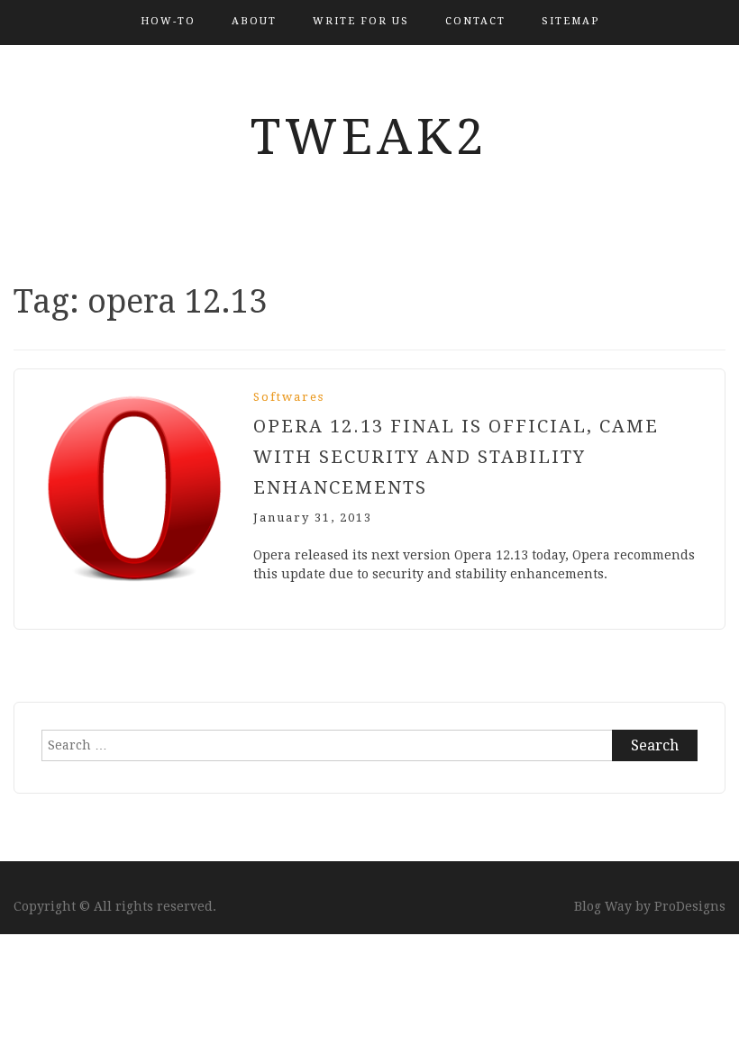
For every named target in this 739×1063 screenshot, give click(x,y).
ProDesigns (689, 906)
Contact (475, 21)
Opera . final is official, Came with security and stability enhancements (456, 456)
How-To (168, 21)
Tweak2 (369, 137)
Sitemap (570, 21)
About (254, 21)
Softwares (288, 397)
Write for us (361, 21)
